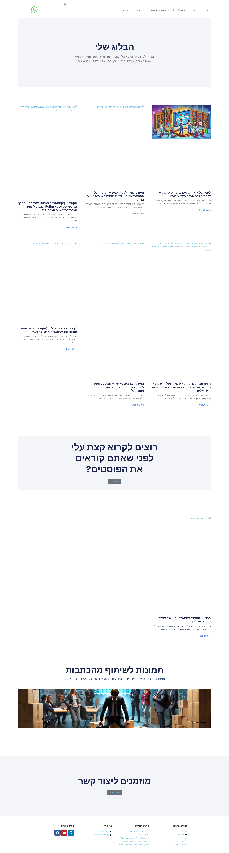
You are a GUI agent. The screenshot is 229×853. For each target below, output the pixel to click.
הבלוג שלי (123, 10)
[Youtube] (64, 833)
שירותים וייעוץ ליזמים (160, 10)
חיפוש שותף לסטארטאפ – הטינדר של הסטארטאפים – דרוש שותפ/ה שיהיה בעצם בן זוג (115, 196)
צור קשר (139, 10)
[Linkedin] (71, 833)
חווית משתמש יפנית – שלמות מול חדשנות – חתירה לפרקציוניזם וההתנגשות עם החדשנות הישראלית (181, 387)
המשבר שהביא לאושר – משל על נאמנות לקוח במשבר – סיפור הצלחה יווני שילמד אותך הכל (117, 387)
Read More (205, 210)
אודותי (195, 10)
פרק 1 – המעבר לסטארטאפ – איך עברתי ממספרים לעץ (184, 619)
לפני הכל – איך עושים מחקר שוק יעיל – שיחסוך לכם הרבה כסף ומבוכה (185, 194)
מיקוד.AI (181, 10)
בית (208, 10)
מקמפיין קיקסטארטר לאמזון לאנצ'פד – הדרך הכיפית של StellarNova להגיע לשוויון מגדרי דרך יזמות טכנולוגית (47, 206)
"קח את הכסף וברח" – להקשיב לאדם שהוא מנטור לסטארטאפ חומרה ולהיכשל (49, 330)
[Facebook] (57, 833)
